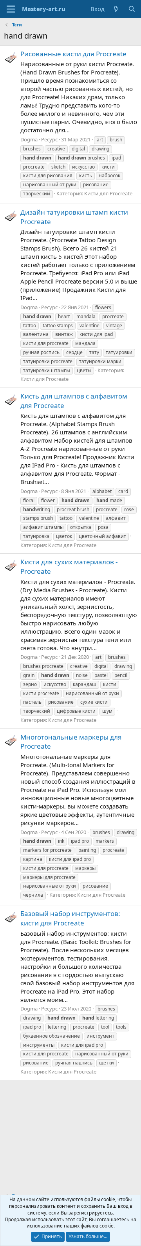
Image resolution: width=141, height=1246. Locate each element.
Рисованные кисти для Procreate (73, 53)
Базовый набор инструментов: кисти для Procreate (70, 918)
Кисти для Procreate (108, 193)
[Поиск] (131, 9)
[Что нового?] (116, 9)
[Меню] (11, 9)
